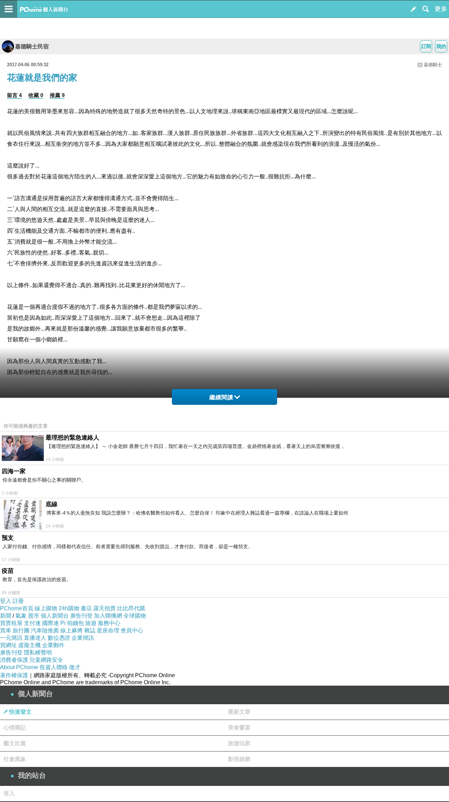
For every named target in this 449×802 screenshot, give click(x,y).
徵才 (74, 667)
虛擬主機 (29, 645)
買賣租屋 (11, 623)
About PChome (19, 667)
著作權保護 (14, 675)
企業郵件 (53, 645)
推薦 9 (57, 95)
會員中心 (132, 630)
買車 (5, 630)
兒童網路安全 (46, 660)
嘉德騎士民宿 (32, 46)
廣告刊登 (81, 616)
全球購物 (134, 616)
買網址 (8, 645)
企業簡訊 (83, 638)
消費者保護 (14, 660)
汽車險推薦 (45, 630)
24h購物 (69, 608)
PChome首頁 (16, 608)
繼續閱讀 (221, 397)
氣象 (21, 616)
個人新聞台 (55, 616)
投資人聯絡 (54, 667)
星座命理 (108, 630)
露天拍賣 (104, 608)
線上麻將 (71, 630)
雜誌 (89, 630)
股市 (33, 616)
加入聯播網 (108, 616)
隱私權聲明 (38, 652)
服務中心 (109, 623)
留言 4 (14, 95)
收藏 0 (35, 95)
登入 (5, 601)
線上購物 (46, 608)
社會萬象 (15, 759)
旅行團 (21, 630)
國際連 (50, 623)
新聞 (5, 616)
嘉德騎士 (433, 64)
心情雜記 (15, 727)
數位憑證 (59, 638)
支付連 (32, 623)
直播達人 (35, 638)
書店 (86, 608)
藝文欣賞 (15, 743)
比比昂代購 (131, 608)
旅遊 (90, 623)
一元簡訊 (11, 638)
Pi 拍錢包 (72, 623)
